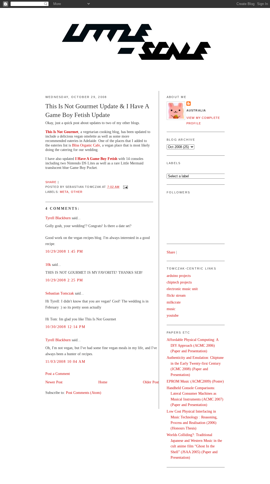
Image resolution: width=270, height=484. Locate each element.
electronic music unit (182, 289)
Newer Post (53, 382)
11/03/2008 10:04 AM (65, 361)
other (77, 191)
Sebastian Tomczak (59, 293)
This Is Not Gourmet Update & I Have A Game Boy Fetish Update (97, 110)
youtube (173, 315)
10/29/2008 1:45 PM (64, 251)
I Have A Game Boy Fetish (96, 159)
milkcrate (174, 302)
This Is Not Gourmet (61, 132)
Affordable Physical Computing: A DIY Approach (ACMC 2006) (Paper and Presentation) (192, 345)
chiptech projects (179, 282)
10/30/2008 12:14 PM (65, 327)
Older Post (151, 382)
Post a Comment (57, 373)
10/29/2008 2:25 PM (64, 280)
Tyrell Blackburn (58, 218)
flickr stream (176, 295)
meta (64, 191)
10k (48, 264)
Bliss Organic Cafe (86, 145)
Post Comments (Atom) (83, 392)
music (171, 309)
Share (51, 182)
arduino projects (179, 275)
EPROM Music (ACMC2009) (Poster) (195, 381)
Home (102, 382)
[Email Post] (125, 186)
